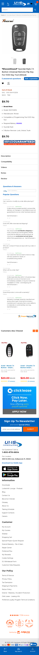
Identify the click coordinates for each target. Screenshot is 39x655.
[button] (8, 218)
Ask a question (31, 79)
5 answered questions (11, 79)
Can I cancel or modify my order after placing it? (18, 201)
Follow (5, 203)
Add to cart (9, 352)
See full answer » (12, 216)
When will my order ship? (11, 270)
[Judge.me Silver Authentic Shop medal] (20, 623)
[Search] (19, 10)
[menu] (3, 4)
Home (2, 15)
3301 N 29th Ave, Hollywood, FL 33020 (16, 459)
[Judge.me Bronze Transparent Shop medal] (29, 623)
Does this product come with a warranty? (16, 292)
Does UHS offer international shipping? (15, 223)
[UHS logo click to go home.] (19, 4)
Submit (30, 429)
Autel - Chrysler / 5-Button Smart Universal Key (27, 367)
